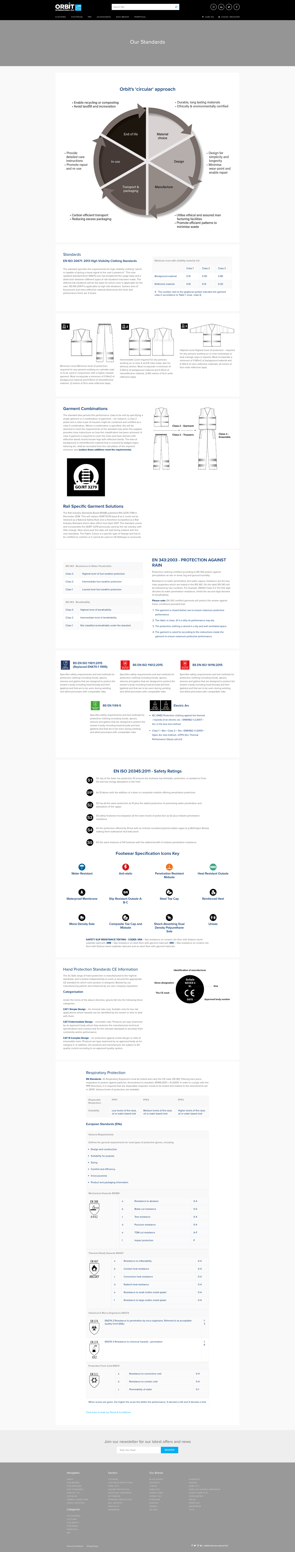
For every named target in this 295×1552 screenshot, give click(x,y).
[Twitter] (229, 7)
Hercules (154, 1489)
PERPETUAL (72, 1529)
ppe (90, 17)
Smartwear (195, 1506)
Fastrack (154, 1483)
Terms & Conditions (77, 1499)
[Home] (68, 7)
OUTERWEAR (114, 1496)
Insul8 (192, 1499)
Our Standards (75, 1489)
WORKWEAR (113, 1510)
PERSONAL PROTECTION (120, 1499)
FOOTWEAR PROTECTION (120, 1483)
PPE (69, 1533)
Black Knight (156, 1479)
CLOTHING (72, 1519)
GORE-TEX (194, 1486)
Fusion (153, 1486)
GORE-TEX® (113, 1486)
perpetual (140, 17)
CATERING (113, 1479)
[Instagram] (213, 7)
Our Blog (72, 1496)
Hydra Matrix (196, 1496)
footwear (77, 17)
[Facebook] (237, 7)
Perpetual (194, 1503)
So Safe (153, 1510)
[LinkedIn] (221, 7)
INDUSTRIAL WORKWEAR (120, 1493)
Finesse (193, 1483)
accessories (104, 17)
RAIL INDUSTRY (115, 1503)
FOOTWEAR (72, 1526)
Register (169, 1450)
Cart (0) (209, 17)
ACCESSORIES (74, 1516)
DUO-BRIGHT (73, 1523)
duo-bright (122, 17)
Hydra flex (155, 1496)
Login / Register (230, 17)
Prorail (153, 1506)
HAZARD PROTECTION (118, 1489)
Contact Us (73, 1493)
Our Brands (73, 1483)
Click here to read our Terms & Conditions (108, 1412)
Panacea (154, 1503)
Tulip (191, 1510)
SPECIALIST (113, 1506)
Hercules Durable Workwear (204, 1489)
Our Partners (74, 1486)
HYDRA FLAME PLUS (198, 1493)
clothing (60, 17)
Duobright (194, 1479)
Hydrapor (154, 1499)
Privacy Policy (92, 1546)
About (70, 1479)
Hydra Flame (156, 1493)
